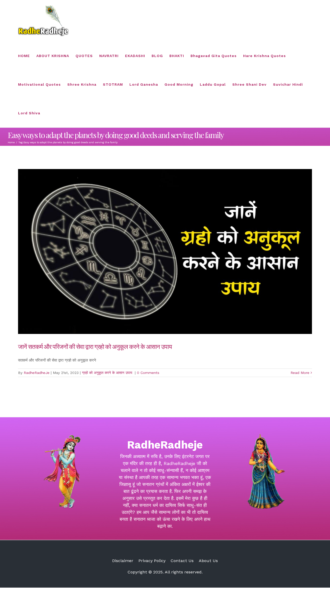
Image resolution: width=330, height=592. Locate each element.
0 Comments (148, 373)
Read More (300, 373)
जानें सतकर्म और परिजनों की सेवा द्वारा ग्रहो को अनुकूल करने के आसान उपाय (95, 346)
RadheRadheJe (37, 373)
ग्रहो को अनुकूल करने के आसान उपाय (108, 373)
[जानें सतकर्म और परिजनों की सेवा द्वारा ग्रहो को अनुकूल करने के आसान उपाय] (165, 251)
